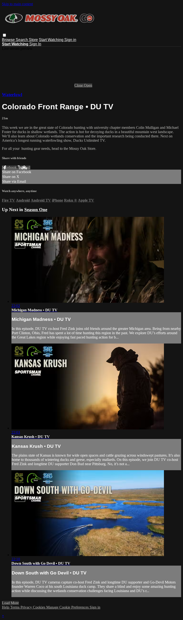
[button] (4, 35)
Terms (15, 607)
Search (22, 40)
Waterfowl (12, 94)
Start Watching (51, 40)
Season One (35, 209)
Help (6, 607)
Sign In (35, 44)
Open (88, 85)
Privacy (26, 607)
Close (79, 85)
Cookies (39, 607)
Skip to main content (17, 4)
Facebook (10, 167)
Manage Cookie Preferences (68, 607)
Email (25, 167)
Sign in (70, 40)
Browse (9, 40)
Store (33, 40)
